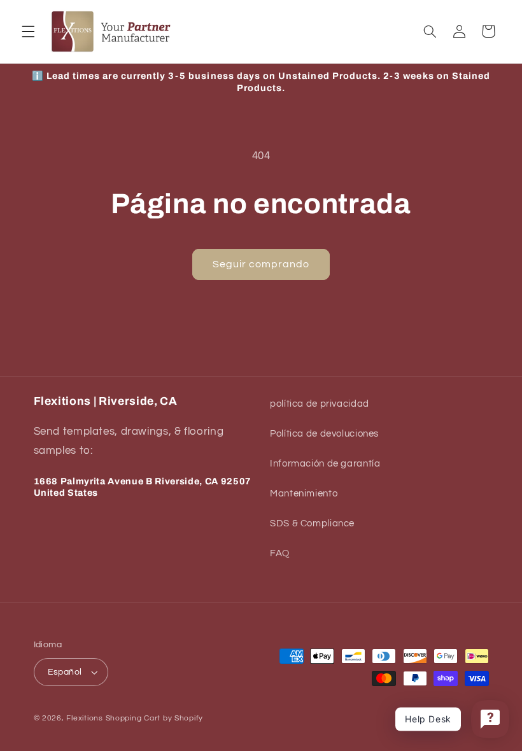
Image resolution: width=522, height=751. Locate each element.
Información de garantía (325, 463)
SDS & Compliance (312, 523)
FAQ (280, 553)
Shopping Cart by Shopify (155, 718)
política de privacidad (319, 404)
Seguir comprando (261, 264)
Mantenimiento (303, 493)
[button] (28, 31)
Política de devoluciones (324, 434)
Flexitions (84, 718)
